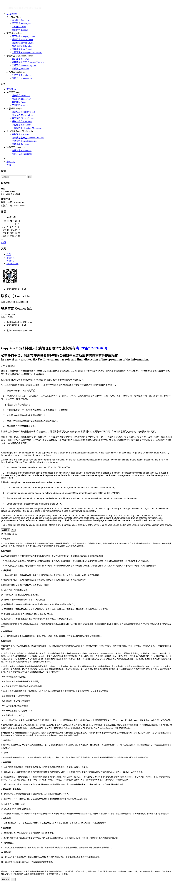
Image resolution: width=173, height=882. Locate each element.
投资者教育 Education (22, 46)
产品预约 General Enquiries (24, 65)
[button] (86, 83)
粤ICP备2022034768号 (92, 348)
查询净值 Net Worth (21, 59)
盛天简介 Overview (21, 20)
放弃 (5, 530)
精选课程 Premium (20, 69)
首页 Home (11, 14)
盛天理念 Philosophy (21, 23)
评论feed (10, 261)
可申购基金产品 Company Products (28, 62)
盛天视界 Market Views (22, 39)
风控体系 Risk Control (22, 49)
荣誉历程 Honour (20, 30)
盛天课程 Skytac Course (23, 43)
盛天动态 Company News (23, 36)
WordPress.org (12, 263)
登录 (8, 254)
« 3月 (3, 242)
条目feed (10, 258)
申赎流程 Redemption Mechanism (27, 52)
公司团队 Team (19, 26)
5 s (13, 530)
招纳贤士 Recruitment (21, 75)
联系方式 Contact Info (22, 78)
